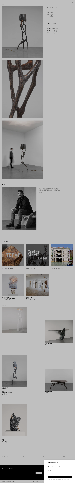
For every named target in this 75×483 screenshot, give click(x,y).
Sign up (59, 476)
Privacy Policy (66, 479)
